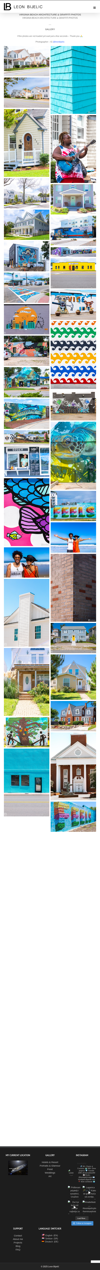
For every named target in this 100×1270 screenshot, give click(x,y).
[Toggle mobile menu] (94, 7)
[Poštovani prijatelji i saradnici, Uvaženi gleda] (74, 1192)
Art (49, 1176)
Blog (18, 1246)
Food (50, 1169)
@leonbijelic (59, 42)
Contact (18, 1235)
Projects (18, 1242)
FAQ (18, 1249)
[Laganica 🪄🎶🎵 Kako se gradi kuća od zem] (89, 1192)
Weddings (50, 1172)
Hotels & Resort (50, 1162)
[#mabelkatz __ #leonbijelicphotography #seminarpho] (89, 1207)
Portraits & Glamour (50, 1165)
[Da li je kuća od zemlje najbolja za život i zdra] (74, 1207)
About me (18, 1239)
